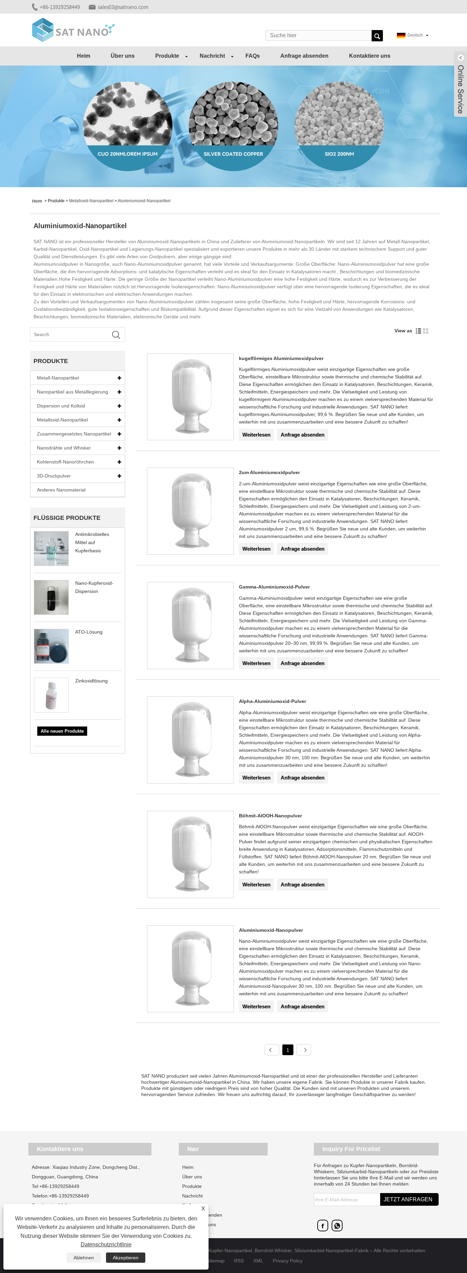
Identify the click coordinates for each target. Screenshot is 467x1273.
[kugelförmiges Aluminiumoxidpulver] (190, 398)
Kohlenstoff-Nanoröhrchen (65, 462)
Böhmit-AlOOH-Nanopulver (270, 815)
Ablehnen (84, 1257)
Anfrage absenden (304, 56)
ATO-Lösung (89, 632)
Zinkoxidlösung (91, 680)
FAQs (252, 56)
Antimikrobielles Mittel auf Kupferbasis (92, 542)
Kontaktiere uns (369, 56)
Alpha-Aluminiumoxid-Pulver (272, 701)
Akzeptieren (125, 1257)
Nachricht (212, 56)
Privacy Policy (288, 1260)
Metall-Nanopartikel (58, 377)
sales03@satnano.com (123, 6)
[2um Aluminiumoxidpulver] (190, 512)
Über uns (123, 56)
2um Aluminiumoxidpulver (269, 472)
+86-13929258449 (60, 6)
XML (258, 1260)
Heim (83, 56)
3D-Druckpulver (54, 476)
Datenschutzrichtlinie (106, 1244)
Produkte (167, 56)
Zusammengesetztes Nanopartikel (74, 434)
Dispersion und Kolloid (61, 406)
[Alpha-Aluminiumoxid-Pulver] (190, 741)
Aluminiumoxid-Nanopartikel (144, 200)
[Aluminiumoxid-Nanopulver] (190, 970)
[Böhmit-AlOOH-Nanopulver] (190, 855)
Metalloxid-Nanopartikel (91, 200)
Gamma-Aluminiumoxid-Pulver (274, 587)
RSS (239, 1260)
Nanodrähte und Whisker (64, 448)
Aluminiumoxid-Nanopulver (271, 930)
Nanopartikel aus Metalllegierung (72, 392)
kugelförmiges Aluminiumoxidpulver (281, 358)
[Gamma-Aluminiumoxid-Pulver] (190, 627)
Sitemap (216, 1260)
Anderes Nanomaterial (61, 490)
